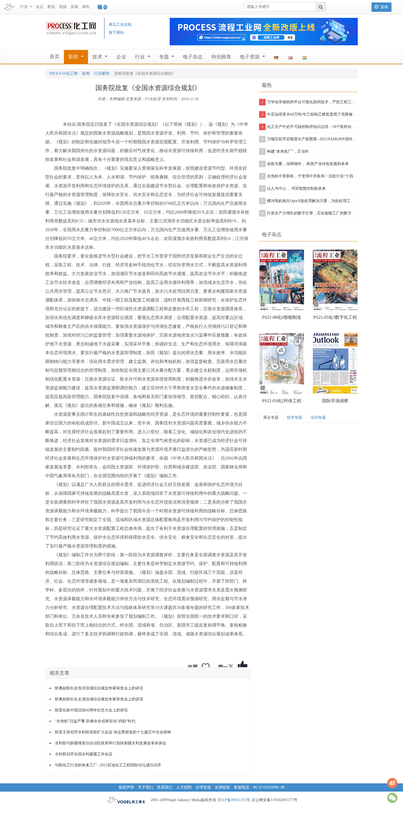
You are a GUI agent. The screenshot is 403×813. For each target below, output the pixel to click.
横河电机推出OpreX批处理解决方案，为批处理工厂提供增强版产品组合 (310, 201)
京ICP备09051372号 (233, 800)
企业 (121, 57)
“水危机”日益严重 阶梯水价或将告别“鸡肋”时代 (95, 721)
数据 (51, 7)
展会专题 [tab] (271, 417)
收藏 (193, 667)
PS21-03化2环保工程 (281, 400)
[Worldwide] (290, 57)
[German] (276, 57)
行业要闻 (101, 73)
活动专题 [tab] (318, 417)
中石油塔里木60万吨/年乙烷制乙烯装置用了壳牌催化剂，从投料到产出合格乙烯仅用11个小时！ (310, 114)
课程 (86, 7)
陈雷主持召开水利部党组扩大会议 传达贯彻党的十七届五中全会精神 (113, 732)
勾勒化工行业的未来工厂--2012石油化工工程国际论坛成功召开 (108, 765)
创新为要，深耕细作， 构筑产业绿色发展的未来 (305, 164)
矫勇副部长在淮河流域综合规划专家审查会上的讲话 (99, 688)
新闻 (86, 73)
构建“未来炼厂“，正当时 (285, 151)
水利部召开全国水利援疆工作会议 (83, 754)
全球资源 (203, 787)
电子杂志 (193, 57)
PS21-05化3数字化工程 (335, 317)
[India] (304, 57)
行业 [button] (24, 7)
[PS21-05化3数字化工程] (335, 280)
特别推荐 (221, 57)
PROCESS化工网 (63, 73)
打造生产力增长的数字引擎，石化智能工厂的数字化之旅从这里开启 (309, 213)
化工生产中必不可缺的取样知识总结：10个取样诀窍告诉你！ (310, 127)
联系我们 (164, 787)
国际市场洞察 (335, 400)
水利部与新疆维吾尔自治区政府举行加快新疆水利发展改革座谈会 (110, 743)
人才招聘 (184, 787)
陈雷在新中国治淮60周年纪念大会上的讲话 (91, 710)
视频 (63, 7)
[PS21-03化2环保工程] (281, 363)
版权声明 (126, 787)
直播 (74, 7)
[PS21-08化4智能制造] (281, 280)
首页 (54, 56)
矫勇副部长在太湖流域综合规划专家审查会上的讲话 (99, 699)
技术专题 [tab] (294, 417)
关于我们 (145, 787)
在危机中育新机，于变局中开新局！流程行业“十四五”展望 (310, 176)
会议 (40, 7)
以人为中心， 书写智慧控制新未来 (294, 188)
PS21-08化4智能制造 (281, 317)
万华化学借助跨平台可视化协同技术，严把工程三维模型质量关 (310, 102)
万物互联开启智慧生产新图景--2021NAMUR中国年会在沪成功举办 (310, 139)
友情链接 (222, 787)
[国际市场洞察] (335, 363)
